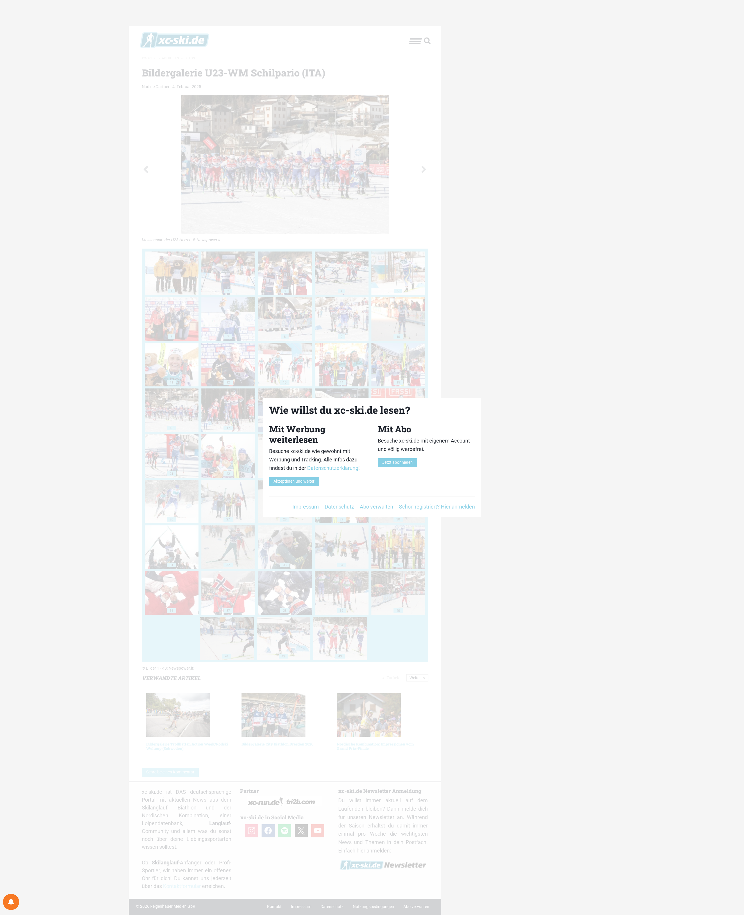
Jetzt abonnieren (397, 462)
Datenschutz (339, 507)
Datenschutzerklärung (332, 468)
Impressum (305, 507)
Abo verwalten (376, 507)
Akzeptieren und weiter (293, 481)
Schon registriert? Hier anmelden (437, 507)
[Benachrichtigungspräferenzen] (11, 902)
